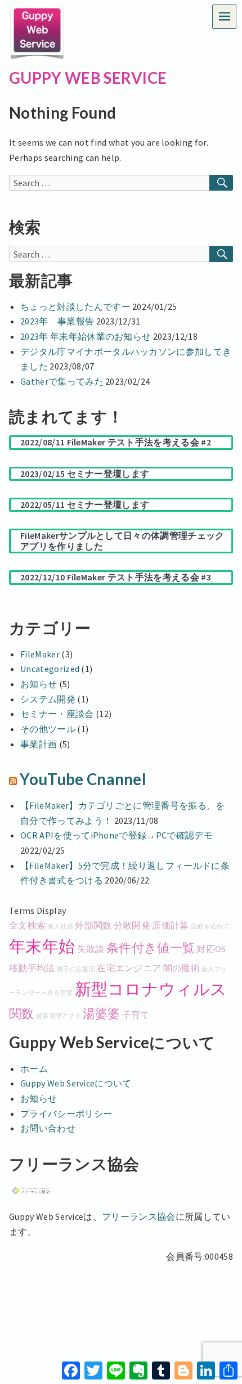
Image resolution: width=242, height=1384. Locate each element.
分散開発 (132, 925)
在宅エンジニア (129, 967)
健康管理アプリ (58, 1016)
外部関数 (93, 925)
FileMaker (40, 654)
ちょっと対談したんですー (75, 306)
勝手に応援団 (76, 969)
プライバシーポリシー (66, 1113)
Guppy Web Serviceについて (76, 1083)
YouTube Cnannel (83, 779)
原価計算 (170, 925)
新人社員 (60, 926)
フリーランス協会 (139, 1216)
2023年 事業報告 (57, 321)
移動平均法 (32, 967)
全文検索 (27, 925)
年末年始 (42, 946)
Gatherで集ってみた (62, 381)
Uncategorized (49, 668)
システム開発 (47, 699)
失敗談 (91, 948)
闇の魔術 (181, 967)
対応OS (211, 948)
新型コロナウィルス (151, 989)
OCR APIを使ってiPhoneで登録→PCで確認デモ (116, 835)
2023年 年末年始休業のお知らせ (85, 336)
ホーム (34, 1068)
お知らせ (38, 683)
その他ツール (47, 728)
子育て (136, 1014)
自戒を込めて (210, 926)
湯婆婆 (101, 1013)
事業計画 (38, 744)
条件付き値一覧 (150, 947)
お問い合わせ (47, 1128)
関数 (21, 1013)
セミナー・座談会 (57, 713)
